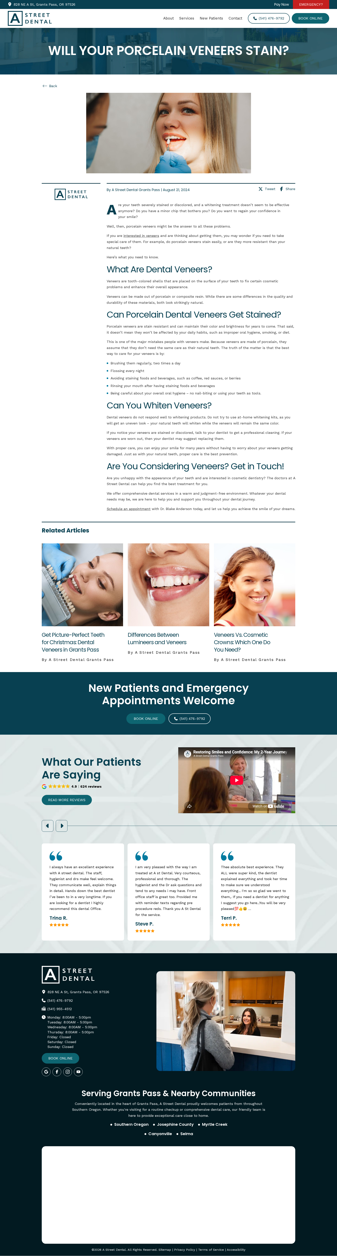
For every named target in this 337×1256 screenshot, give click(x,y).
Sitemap (165, 1250)
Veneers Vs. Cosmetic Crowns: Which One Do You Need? (242, 642)
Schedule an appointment (129, 509)
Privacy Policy (184, 1250)
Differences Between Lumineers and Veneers (157, 638)
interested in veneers (141, 236)
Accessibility (236, 1250)
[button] (72, 786)
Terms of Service (211, 1250)
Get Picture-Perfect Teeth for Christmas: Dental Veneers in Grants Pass (73, 642)
